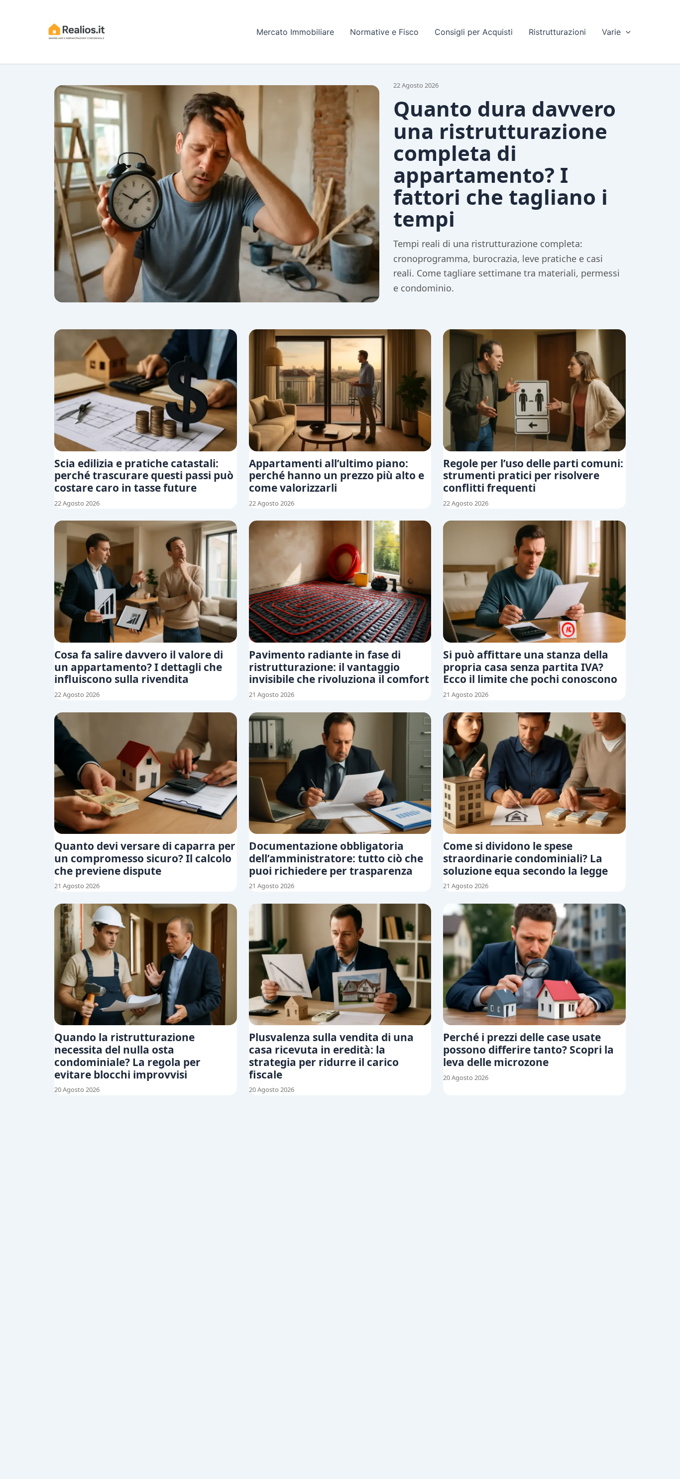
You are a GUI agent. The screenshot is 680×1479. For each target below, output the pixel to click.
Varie (611, 32)
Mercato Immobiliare (295, 32)
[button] (626, 32)
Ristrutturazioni (557, 32)
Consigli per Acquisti (474, 32)
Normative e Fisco (384, 32)
